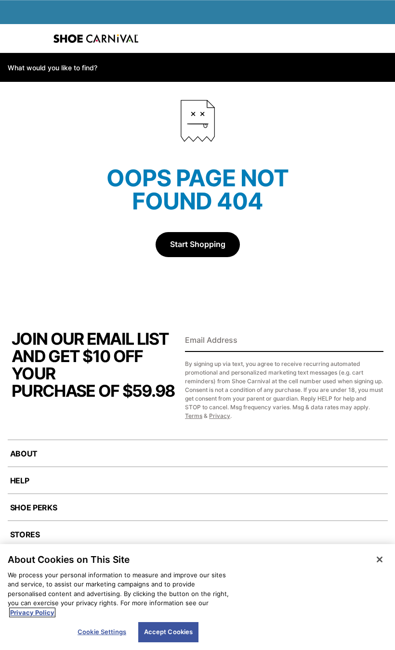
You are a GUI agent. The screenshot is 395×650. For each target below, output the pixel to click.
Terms (193, 415)
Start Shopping (197, 244)
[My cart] (382, 38)
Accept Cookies (168, 632)
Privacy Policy (32, 612)
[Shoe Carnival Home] (95, 38)
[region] (197, 597)
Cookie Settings (102, 632)
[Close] (379, 559)
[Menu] (14, 38)
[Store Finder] (37, 38)
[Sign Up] (372, 340)
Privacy (219, 415)
